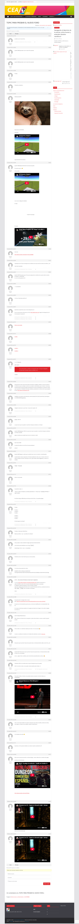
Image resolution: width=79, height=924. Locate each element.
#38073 (49, 283)
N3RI (34, 909)
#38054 (49, 59)
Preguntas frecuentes (58, 113)
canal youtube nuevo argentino (45, 25)
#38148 (49, 504)
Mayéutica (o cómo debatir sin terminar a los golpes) (65, 47)
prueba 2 (16, 350)
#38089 (49, 381)
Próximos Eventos (57, 111)
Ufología (56, 96)
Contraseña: (10, 877)
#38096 (49, 416)
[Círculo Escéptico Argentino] (8, 16)
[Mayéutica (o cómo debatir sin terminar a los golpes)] (55, 47)
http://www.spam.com (35, 312)
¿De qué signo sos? (66, 81)
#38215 (49, 637)
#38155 (49, 576)
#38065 (49, 93)
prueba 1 (16, 348)
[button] (23, 16)
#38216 (49, 648)
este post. (43, 634)
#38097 (49, 428)
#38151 (49, 528)
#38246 (49, 660)
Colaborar (45, 16)
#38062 (49, 70)
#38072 (49, 272)
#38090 (49, 393)
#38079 (49, 322)
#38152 (49, 539)
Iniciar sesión (47, 883)
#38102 (49, 462)
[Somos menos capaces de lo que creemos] (61, 65)
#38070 (49, 260)
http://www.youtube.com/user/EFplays (22, 793)
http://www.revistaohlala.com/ (23, 390)
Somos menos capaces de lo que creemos (70, 61)
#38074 (49, 295)
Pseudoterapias (57, 94)
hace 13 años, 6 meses (39, 27)
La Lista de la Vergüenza (30, 16)
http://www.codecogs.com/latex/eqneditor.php (27, 582)
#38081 (49, 345)
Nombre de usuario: (11, 873)
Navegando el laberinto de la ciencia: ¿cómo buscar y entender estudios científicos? (62, 33)
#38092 (49, 404)
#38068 (49, 248)
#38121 (49, 474)
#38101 (49, 451)
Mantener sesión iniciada (13, 881)
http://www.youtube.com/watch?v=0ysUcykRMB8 (24, 254)
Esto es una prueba (18, 325)
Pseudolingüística (57, 97)
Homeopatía (56, 99)
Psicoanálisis (56, 92)
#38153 (49, 553)
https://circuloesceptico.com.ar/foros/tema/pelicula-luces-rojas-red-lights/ (31, 601)
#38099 (49, 439)
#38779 (49, 833)
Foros (39, 16)
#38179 (49, 596)
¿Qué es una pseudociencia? (16, 16)
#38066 (49, 162)
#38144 (49, 485)
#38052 (49, 35)
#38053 (49, 47)
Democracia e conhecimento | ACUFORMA (20, 897)
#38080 (49, 333)
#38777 (49, 754)
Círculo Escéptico (36, 911)
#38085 (49, 359)
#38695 (49, 742)
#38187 (49, 612)
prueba (16, 336)
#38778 (49, 801)
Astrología (56, 101)
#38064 (49, 82)
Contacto (51, 16)
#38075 (49, 306)
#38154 (49, 565)
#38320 (49, 731)
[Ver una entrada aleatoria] (71, 16)
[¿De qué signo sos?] (57, 82)
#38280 (49, 673)
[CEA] (8, 908)
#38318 (49, 719)
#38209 (49, 625)
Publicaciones (57, 27)
